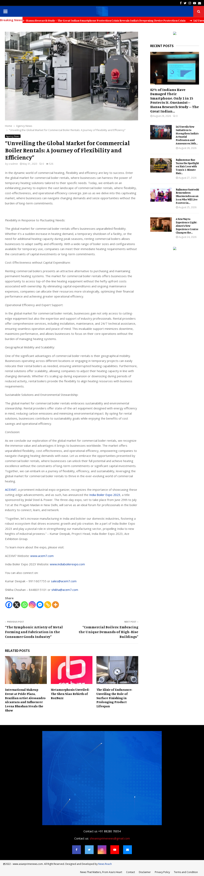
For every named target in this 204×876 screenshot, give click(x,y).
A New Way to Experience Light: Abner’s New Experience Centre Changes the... (187, 225)
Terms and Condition (186, 872)
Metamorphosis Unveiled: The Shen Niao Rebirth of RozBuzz (70, 694)
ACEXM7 (11, 490)
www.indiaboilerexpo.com (67, 564)
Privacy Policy (162, 872)
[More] (55, 604)
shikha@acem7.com (64, 590)
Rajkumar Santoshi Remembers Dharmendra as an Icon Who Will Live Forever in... (187, 196)
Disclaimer (145, 872)
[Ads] (174, 34)
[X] (16, 604)
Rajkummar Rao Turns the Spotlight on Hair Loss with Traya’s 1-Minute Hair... (187, 166)
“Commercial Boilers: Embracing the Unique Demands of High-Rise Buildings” (108, 632)
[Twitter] (89, 849)
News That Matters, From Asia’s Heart (101, 872)
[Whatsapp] (24, 604)
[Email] (127, 849)
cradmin (13, 164)
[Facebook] (8, 604)
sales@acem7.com (63, 581)
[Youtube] (114, 849)
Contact (130, 872)
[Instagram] (32, 604)
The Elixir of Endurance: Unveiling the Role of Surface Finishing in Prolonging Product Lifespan (114, 698)
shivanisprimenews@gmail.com (110, 838)
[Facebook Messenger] (39, 604)
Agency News (13, 136)
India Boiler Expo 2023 (104, 495)
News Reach (105, 864)
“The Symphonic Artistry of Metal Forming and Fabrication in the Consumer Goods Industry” (34, 632)
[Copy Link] (47, 604)
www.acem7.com (42, 556)
